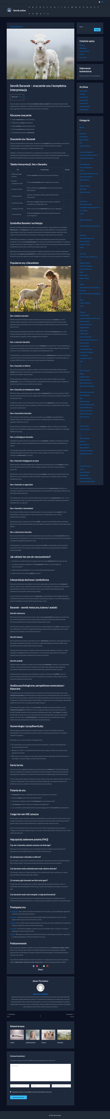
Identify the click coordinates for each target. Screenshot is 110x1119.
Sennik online (19, 10)
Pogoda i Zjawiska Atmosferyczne (89, 318)
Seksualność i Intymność (86, 392)
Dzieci (44, 1042)
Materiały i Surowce (85, 269)
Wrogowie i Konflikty (85, 451)
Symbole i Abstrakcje (85, 414)
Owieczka (15, 911)
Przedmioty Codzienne (86, 352)
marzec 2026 (83, 91)
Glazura (81, 54)
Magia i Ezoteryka (84, 263)
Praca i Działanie (84, 346)
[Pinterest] (37, 966)
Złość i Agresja (83, 475)
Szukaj (81, 26)
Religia (81, 374)
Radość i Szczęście (84, 370)
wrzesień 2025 (83, 109)
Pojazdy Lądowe (84, 321)
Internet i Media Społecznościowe (89, 226)
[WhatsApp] (44, 966)
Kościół (14, 928)
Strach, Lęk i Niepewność (86, 404)
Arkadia (60, 1042)
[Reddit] (47, 966)
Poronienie (82, 57)
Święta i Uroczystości (85, 411)
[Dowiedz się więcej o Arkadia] (64, 1034)
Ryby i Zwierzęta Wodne (86, 386)
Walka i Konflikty (84, 438)
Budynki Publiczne (84, 146)
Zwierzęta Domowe (85, 478)
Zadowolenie (30, 1042)
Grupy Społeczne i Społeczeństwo (89, 207)
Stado (13, 923)
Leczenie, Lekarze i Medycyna (88, 257)
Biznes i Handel (84, 140)
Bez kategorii (83, 137)
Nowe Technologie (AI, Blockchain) (89, 294)
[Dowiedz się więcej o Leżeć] (17, 1034)
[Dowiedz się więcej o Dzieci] (48, 1034)
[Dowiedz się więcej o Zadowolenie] (33, 1034)
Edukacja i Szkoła (84, 186)
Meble (81, 272)
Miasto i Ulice (83, 275)
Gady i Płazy (83, 201)
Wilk (13, 934)
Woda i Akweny (84, 444)
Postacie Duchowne (85, 337)
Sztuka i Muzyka (84, 417)
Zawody (81, 469)
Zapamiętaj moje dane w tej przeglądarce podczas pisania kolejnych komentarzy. (32, 1092)
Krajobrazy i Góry (84, 244)
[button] (102, 2)
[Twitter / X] (40, 966)
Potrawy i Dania (84, 343)
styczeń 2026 (83, 97)
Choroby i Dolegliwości (86, 152)
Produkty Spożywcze (85, 349)
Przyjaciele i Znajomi (85, 358)
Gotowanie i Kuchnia (85, 204)
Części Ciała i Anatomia (86, 158)
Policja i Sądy (83, 330)
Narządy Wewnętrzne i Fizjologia (89, 287)
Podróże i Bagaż (84, 315)
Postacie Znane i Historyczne (88, 340)
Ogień (81, 300)
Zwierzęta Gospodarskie (86, 481)
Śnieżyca (82, 45)
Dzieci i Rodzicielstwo (85, 177)
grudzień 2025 (83, 100)
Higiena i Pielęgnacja (85, 220)
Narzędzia (82, 290)
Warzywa (82, 441)
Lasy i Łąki (82, 254)
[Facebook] (33, 966)
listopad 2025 (83, 103)
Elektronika (82, 189)
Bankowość (82, 133)
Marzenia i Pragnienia (85, 266)
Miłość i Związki (84, 278)
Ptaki (81, 361)
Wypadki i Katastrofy (86, 454)
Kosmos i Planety (84, 241)
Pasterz (14, 917)
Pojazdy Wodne (84, 327)
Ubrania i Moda (84, 426)
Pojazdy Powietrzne (85, 324)
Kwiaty (81, 247)
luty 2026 (82, 94)
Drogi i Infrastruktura (86, 167)
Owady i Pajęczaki (84, 303)
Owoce (81, 306)
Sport (81, 398)
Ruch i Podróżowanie (85, 383)
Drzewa (81, 170)
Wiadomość (83, 48)
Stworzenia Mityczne (85, 407)
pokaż (20, 97)
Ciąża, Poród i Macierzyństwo (88, 155)
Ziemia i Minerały (84, 472)
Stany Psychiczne (84, 401)
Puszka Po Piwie (84, 51)
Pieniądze (82, 312)
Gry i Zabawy (83, 210)
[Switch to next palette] (99, 2)
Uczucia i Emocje (84, 429)
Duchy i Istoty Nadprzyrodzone (88, 173)
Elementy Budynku (85, 192)
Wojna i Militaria (84, 447)
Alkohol (81, 127)
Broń (80, 143)
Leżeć (12, 1042)
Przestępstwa (83, 355)
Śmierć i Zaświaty (84, 395)
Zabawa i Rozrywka (85, 466)
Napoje (81, 284)
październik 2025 (84, 106)
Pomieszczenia (83, 334)
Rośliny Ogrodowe (85, 380)
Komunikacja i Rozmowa (86, 238)
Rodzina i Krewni (84, 377)
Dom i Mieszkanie (84, 164)
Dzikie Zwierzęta (84, 180)
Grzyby (81, 214)
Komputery (82, 235)
